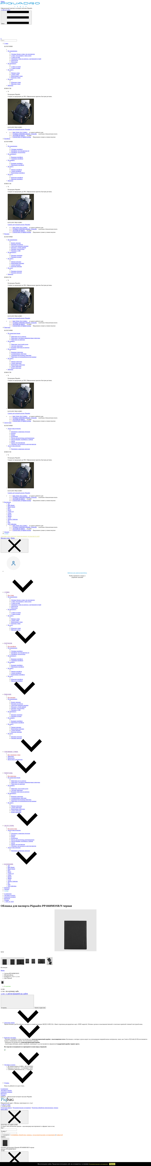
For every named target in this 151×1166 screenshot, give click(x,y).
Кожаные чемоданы (17, 352)
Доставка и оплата (9, 895)
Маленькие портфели (17, 165)
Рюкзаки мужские (16, 271)
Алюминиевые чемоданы (18, 353)
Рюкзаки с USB (15, 250)
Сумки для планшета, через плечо (21, 55)
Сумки (6, 43)
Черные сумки (15, 73)
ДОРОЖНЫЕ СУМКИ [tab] (11, 751)
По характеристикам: (14, 333)
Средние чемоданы (17, 346)
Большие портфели (17, 163)
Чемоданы (7, 327)
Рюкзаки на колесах (17, 244)
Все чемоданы (12, 776)
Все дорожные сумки (14, 755)
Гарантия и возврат (10, 897)
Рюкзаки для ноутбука (17, 249)
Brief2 (9, 510)
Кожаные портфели (17, 157)
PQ (9, 521)
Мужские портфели (17, 177)
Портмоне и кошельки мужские (20, 431)
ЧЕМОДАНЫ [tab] (8, 773)
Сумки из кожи (15, 68)
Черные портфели (16, 169)
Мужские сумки (16, 82)
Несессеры (14, 62)
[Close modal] (14, 1117)
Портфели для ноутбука (18, 152)
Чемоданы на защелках (18, 339)
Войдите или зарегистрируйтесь (77, 573)
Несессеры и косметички (15, 759)
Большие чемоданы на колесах (20, 347)
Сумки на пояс (15, 57)
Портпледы (14, 60)
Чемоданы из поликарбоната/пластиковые (23, 357)
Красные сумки (15, 77)
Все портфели (12, 646)
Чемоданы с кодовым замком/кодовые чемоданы (25, 338)
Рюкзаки (6, 234)
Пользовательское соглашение (22, 1107)
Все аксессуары (12, 828)
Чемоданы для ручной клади (19, 344)
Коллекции (7, 502)
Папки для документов (18, 442)
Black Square (11, 507)
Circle (9, 518)
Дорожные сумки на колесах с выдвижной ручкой (26, 59)
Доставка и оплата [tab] (10, 1064)
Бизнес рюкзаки (16, 243)
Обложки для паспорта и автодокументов (23, 444)
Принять (112, 1164)
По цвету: (11, 70)
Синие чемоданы (16, 363)
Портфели (7, 138)
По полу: (10, 79)
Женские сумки (15, 84)
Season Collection (13, 519)
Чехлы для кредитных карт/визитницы (22, 438)
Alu (9, 503)
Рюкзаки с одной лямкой (18, 247)
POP (9, 522)
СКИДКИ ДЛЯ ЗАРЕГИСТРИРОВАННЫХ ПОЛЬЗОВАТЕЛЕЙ (20, 536)
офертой (60, 1135)
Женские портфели (17, 179)
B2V (9, 508)
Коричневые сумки (17, 76)
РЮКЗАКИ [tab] (7, 694)
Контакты (7, 898)
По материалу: (12, 63)
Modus (10, 516)
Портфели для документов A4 (20, 151)
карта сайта (4, 1109)
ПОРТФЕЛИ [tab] (8, 643)
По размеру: (11, 160)
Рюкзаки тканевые (16, 255)
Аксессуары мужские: (14, 428)
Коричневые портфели (18, 173)
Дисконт (6, 532)
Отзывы (6, 900)
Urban (9, 513)
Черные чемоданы (16, 361)
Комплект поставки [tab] (10, 1037)
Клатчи (13, 433)
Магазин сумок (5, 538)
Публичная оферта (6, 1107)
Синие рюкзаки (16, 265)
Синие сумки (15, 74)
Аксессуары (7, 422)
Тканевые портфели (17, 158)
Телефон (4, 1131)
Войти (3, 1)
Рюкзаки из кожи (16, 257)
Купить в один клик (40, 1007)
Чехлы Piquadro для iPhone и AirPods (22, 439)
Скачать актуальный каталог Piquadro (19, 129)
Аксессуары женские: (14, 446)
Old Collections (12, 524)
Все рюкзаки (11, 697)
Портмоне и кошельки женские (20, 449)
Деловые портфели (17, 149)
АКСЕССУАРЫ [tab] (9, 825)
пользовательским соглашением (44, 1135)
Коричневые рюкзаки (17, 263)
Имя (2, 1128)
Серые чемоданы (16, 366)
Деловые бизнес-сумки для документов (23, 54)
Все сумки (11, 595)
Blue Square (11, 505)
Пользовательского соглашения (98, 1164)
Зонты (13, 441)
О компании (8, 893)
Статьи (6, 533)
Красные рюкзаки (16, 266)
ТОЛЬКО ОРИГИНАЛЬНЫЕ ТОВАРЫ (24, 134)
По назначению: (12, 51)
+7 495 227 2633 (5, 10)
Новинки (10, 85)
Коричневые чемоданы (18, 364)
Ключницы (14, 436)
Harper (10, 514)
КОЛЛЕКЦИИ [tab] (8, 864)
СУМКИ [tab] (7, 592)
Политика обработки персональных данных (45, 1107)
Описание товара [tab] (9, 1022)
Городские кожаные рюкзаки (19, 246)
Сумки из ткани (16, 66)
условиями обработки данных (21, 1135)
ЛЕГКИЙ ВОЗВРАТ (18, 135)
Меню (3, 23)
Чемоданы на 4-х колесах (18, 336)
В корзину (4, 1007)
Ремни (13, 435)
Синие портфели (16, 171)
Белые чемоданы (16, 368)
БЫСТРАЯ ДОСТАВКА (19, 132)
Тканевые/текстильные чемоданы (21, 355)
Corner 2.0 (11, 511)
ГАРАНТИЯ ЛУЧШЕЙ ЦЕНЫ (21, 137)
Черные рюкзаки (16, 261)
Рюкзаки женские (16, 272)
